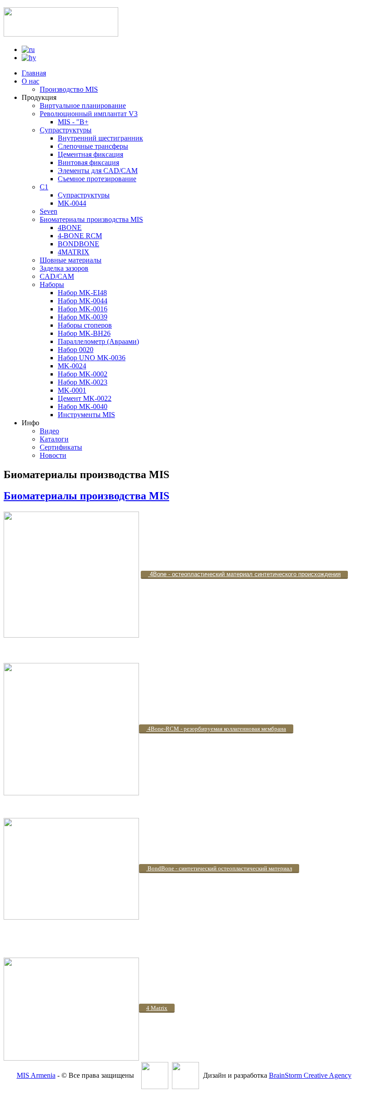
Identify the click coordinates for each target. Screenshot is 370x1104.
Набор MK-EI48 (82, 292)
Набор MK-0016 (82, 309)
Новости (53, 455)
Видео (49, 431)
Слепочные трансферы (93, 146)
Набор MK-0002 (82, 374)
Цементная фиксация (90, 154)
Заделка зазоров (64, 268)
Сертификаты (61, 447)
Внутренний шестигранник (100, 138)
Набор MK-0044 (82, 301)
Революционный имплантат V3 (89, 113)
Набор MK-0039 (82, 317)
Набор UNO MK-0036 (91, 358)
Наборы (52, 284)
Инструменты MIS (86, 414)
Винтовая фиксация (88, 162)
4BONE (70, 227)
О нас (30, 81)
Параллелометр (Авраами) (98, 341)
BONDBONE (78, 244)
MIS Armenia (36, 1075)
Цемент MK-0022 (84, 398)
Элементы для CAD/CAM (98, 170)
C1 (44, 187)
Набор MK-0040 (82, 406)
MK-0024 (72, 366)
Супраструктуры (66, 130)
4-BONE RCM (80, 236)
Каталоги (54, 439)
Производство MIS (69, 89)
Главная (34, 73)
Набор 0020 (75, 349)
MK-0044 (72, 203)
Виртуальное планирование (83, 105)
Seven (48, 211)
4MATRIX (73, 252)
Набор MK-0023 (82, 382)
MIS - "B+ (73, 122)
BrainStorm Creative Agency (310, 1075)
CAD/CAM (57, 276)
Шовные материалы (71, 260)
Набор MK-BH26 (84, 333)
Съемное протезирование (97, 179)
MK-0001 (72, 390)
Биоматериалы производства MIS (91, 219)
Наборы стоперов (85, 325)
